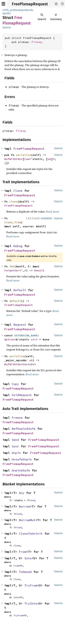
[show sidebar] (3, 4)
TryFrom (30, 585)
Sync (15, 446)
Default (19, 290)
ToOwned (25, 572)
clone (13, 201)
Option (9, 339)
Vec (25, 364)
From (22, 552)
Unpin (16, 453)
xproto (6, 13)
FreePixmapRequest (30, 4)
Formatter (11, 270)
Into (28, 558)
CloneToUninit (31, 533)
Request (19, 324)
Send (15, 440)
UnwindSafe (21, 470)
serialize (23, 155)
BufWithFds (12, 159)
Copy (15, 384)
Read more (52, 211)
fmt (11, 266)
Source (6, 27)
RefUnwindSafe (24, 429)
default (15, 301)
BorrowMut (27, 520)
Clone (17, 191)
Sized (31, 500)
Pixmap (37, 42)
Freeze (17, 418)
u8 (49, 159)
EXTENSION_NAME (26, 335)
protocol (27, 10)
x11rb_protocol (11, 10)
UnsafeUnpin (22, 459)
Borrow (24, 506)
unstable (46, 218)
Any (21, 493)
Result (39, 270)
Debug (17, 246)
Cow (26, 159)
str (33, 339)
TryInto (30, 603)
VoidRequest (22, 395)
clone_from (12, 222)
